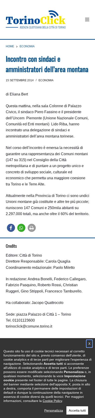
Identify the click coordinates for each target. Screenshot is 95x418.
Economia (46, 80)
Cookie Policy (52, 401)
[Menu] (87, 19)
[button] (11, 228)
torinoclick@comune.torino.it (29, 326)
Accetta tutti (77, 410)
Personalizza (53, 410)
